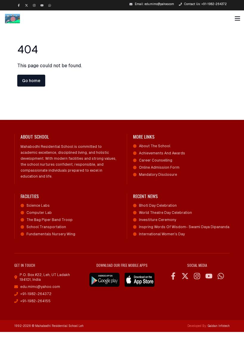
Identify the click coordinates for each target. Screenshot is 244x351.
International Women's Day (162, 234)
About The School (154, 146)
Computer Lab (39, 213)
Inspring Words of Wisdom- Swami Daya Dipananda (184, 227)
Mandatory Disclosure (158, 175)
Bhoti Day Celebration (158, 205)
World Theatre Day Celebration (165, 213)
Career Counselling (155, 160)
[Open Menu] (237, 18)
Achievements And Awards (162, 153)
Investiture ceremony (157, 220)
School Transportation (46, 227)
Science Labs (38, 205)
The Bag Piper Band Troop (49, 220)
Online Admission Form (159, 167)
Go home (31, 80)
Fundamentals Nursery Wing (50, 234)
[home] (18, 18)
